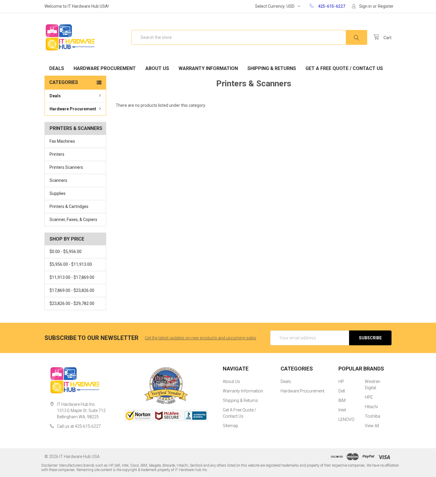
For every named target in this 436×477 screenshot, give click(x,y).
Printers (57, 154)
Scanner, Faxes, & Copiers (73, 219)
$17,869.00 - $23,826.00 (72, 290)
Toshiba (372, 416)
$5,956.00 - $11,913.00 (71, 264)
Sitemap (230, 425)
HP (341, 381)
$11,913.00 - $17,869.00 (72, 277)
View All (372, 425)
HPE (369, 397)
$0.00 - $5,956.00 (66, 251)
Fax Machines (62, 141)
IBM (342, 400)
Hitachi (371, 406)
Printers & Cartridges (69, 206)
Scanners (58, 180)
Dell (341, 391)
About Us (157, 68)
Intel (342, 410)
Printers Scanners (66, 167)
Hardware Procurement (105, 68)
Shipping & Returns (271, 68)
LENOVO (346, 419)
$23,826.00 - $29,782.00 (72, 303)
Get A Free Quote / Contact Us (344, 68)
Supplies (58, 193)
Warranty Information (208, 68)
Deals (56, 68)
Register (386, 6)
